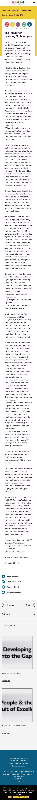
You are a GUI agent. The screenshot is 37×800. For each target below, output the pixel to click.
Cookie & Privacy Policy (20, 797)
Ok (10, 797)
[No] (34, 793)
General (5, 15)
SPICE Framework (18, 3)
